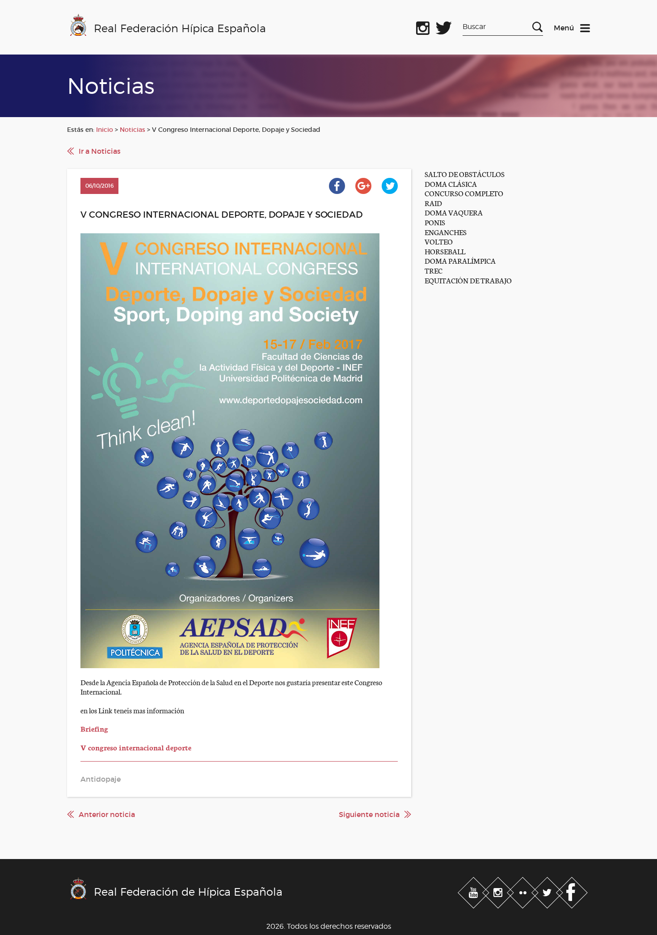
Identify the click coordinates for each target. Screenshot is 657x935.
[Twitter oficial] (444, 26)
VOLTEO (439, 241)
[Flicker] (523, 891)
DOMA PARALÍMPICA (460, 260)
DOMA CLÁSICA (451, 183)
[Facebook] (572, 891)
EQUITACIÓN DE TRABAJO (468, 280)
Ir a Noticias (100, 151)
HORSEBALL (445, 251)
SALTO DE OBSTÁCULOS (465, 173)
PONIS (435, 222)
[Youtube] (474, 891)
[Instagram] (499, 891)
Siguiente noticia (369, 814)
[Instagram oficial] (423, 26)
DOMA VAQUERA (454, 212)
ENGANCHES (446, 232)
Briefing (94, 728)
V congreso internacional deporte (135, 747)
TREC (433, 270)
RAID (433, 203)
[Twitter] (548, 891)
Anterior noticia (107, 814)
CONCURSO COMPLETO (464, 193)
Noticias (132, 130)
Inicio (104, 130)
